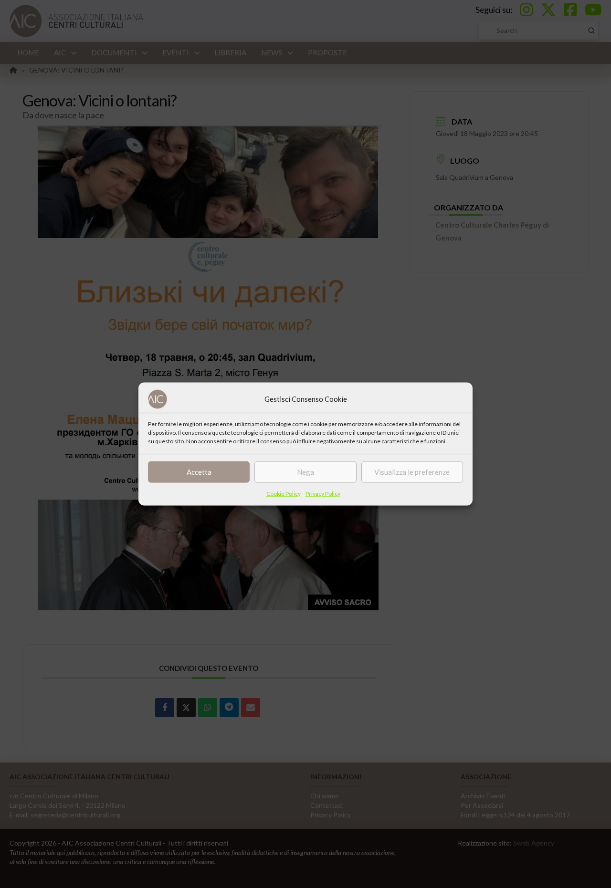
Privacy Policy (323, 493)
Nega (305, 472)
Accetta (199, 472)
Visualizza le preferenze (412, 472)
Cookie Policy (283, 493)
